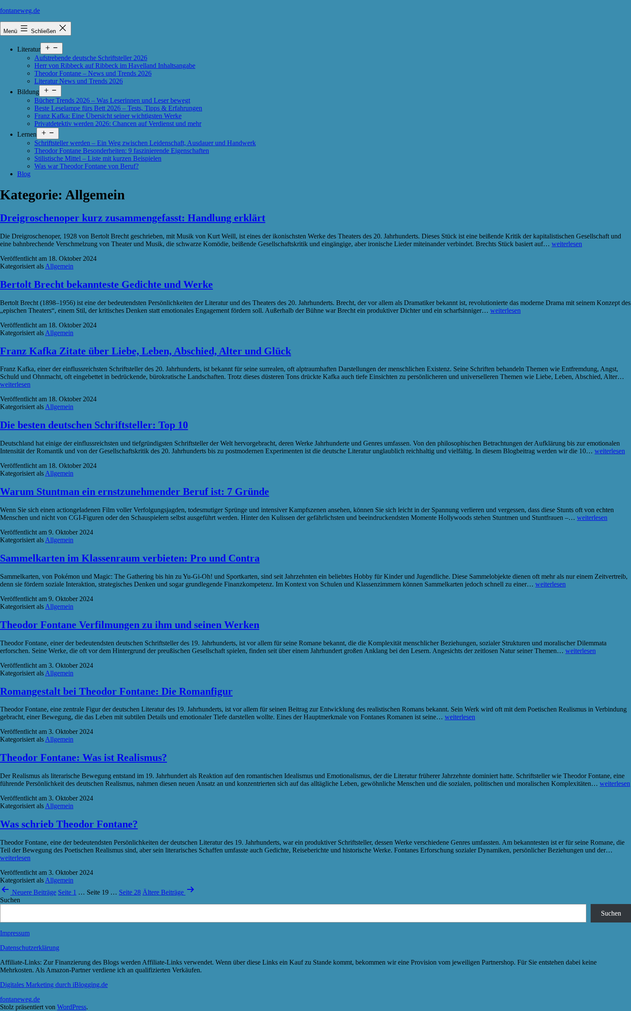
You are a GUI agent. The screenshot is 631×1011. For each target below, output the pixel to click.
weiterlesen (567, 243)
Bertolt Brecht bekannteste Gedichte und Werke (106, 284)
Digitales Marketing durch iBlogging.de (54, 984)
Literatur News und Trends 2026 (78, 81)
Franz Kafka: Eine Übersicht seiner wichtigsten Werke (108, 115)
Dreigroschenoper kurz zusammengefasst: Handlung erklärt (132, 217)
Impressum (15, 933)
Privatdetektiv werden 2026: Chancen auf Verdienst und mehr (117, 123)
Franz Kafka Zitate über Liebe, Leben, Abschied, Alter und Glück (145, 351)
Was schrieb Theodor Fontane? (69, 824)
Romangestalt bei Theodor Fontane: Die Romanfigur (116, 691)
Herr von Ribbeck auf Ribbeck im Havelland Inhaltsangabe (114, 65)
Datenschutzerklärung (29, 947)
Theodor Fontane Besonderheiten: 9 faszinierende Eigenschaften (121, 150)
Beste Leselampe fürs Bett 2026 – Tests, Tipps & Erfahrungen (118, 108)
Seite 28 (130, 892)
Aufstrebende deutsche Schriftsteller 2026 (90, 57)
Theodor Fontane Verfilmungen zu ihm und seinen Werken (129, 624)
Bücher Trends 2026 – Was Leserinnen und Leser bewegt (112, 100)
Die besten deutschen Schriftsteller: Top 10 (94, 425)
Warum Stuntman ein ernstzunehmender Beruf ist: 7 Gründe (134, 491)
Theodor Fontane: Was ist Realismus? (83, 757)
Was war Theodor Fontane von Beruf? (86, 166)
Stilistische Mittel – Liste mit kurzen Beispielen (97, 158)
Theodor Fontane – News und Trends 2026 (93, 73)
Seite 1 (67, 892)
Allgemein (59, 266)
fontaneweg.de (20, 10)
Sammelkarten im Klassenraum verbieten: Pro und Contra (130, 558)
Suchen (10, 900)
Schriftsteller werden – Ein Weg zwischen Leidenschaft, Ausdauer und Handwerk (145, 143)
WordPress (71, 1007)
